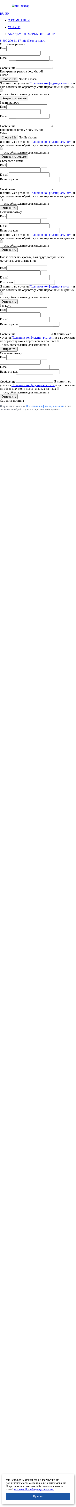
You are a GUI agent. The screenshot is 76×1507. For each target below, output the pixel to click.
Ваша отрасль (9, 179)
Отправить (9, 207)
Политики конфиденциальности (50, 83)
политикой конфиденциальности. (34, 1489)
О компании (19, 20)
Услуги (14, 27)
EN (7, 13)
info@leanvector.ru (33, 40)
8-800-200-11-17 (10, 40)
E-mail (4, 58)
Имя (3, 48)
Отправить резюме (14, 98)
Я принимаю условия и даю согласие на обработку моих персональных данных (37, 85)
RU (2, 13)
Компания (6, 282)
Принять (38, 1496)
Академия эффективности (32, 33)
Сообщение (7, 67)
